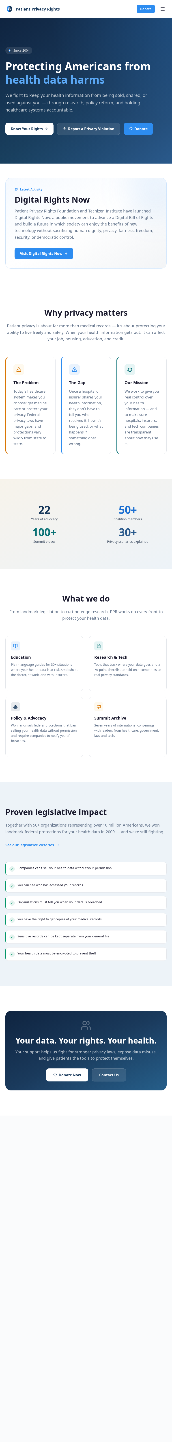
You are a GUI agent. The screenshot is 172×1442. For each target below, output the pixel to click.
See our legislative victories (29, 844)
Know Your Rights (27, 128)
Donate (145, 9)
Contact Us (109, 1074)
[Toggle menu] (163, 9)
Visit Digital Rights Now (41, 253)
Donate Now (70, 1074)
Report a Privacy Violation (91, 128)
